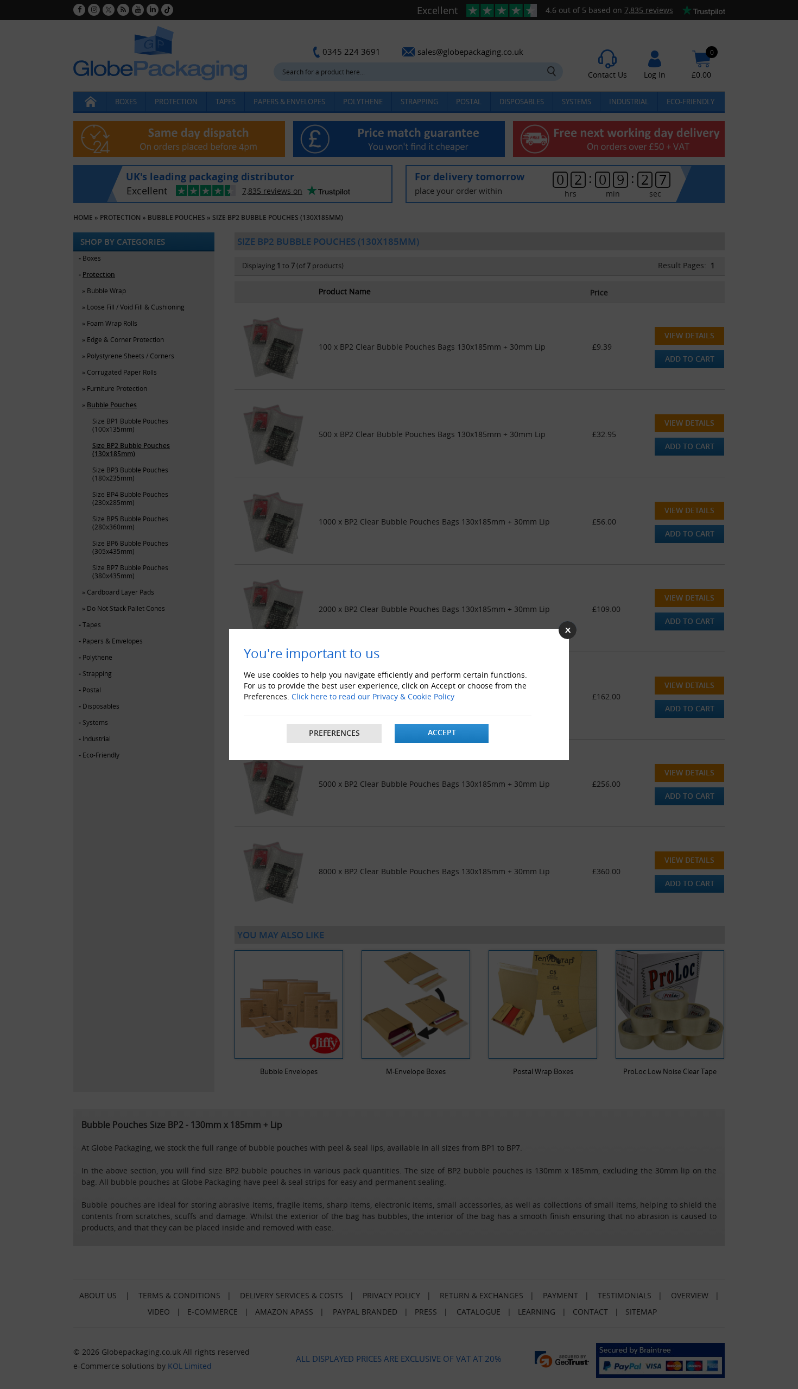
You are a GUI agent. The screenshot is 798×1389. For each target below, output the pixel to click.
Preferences (334, 733)
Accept (442, 732)
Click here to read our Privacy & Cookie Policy (373, 696)
